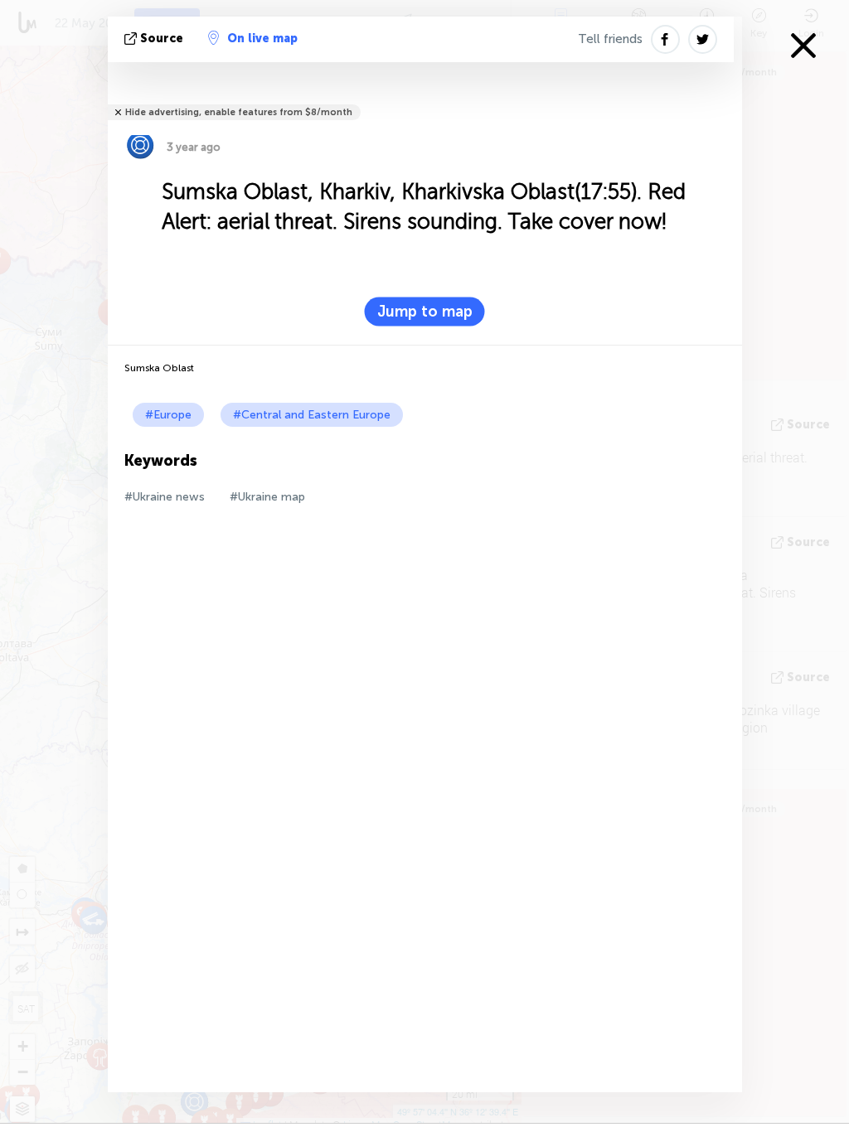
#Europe (168, 415)
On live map (262, 38)
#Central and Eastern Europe (312, 415)
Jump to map (425, 311)
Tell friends (610, 38)
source (161, 38)
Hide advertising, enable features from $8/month (238, 112)
